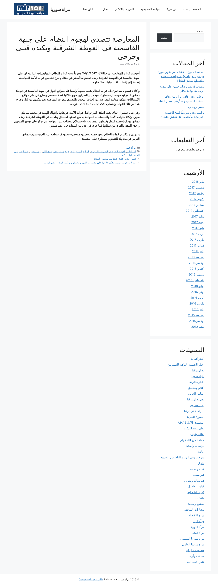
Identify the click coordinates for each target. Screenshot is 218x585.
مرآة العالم (197, 533)
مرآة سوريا (60, 9)
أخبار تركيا (198, 370)
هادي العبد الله (195, 562)
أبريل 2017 (197, 234)
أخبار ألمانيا (197, 358)
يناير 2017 (198, 251)
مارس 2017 (197, 239)
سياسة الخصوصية (150, 9)
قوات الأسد (126, 155)
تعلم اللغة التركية (194, 428)
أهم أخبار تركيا (195, 399)
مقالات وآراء (196, 556)
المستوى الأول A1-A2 (191, 422)
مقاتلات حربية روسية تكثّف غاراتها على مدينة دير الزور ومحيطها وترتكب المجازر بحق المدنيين (89, 162)
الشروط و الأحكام (124, 9)
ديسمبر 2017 (196, 187)
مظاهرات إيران (195, 550)
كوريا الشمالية (196, 492)
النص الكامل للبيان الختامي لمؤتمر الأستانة (115, 158)
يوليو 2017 (197, 216)
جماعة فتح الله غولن (192, 440)
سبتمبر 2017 (196, 205)
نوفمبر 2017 (196, 193)
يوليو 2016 (197, 286)
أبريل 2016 (197, 297)
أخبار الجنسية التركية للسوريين (186, 364)
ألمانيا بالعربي (196, 393)
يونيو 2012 (197, 326)
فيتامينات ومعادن (194, 480)
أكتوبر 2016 (197, 268)
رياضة (200, 451)
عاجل (201, 463)
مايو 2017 (198, 228)
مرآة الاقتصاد (196, 515)
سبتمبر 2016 (196, 274)
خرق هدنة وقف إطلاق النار (56, 151)
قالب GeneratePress (91, 579)
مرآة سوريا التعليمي (192, 538)
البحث (200, 31)
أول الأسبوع (197, 405)
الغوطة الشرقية (118, 151)
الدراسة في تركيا (194, 411)
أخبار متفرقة (196, 382)
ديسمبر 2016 (196, 257)
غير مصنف (198, 474)
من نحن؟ (171, 9)
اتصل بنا (104, 9)
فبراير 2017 (197, 245)
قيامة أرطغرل (196, 486)
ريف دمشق (35, 151)
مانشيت (199, 498)
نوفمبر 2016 (196, 263)
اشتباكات (131, 151)
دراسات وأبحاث (194, 445)
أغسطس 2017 (195, 210)
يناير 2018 (198, 181)
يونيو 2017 (197, 222)
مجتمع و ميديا (196, 503)
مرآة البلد (131, 147)
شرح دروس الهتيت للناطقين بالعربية (182, 457)
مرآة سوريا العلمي (193, 544)
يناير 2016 (198, 309)
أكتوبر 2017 (197, 199)
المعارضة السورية (99, 151)
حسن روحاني (196, 107)
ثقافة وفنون (197, 434)
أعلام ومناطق (196, 387)
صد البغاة (23, 151)
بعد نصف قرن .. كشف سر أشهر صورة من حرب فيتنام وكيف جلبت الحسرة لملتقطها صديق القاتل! (181, 76)
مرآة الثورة (197, 527)
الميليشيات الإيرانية (80, 151)
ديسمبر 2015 (196, 315)
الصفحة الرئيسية (192, 9)
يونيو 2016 (197, 292)
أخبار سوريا (197, 376)
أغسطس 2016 (195, 280)
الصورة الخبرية (195, 416)
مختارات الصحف (194, 509)
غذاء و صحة (197, 469)
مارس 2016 (196, 303)
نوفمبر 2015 (196, 321)
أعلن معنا (88, 9)
